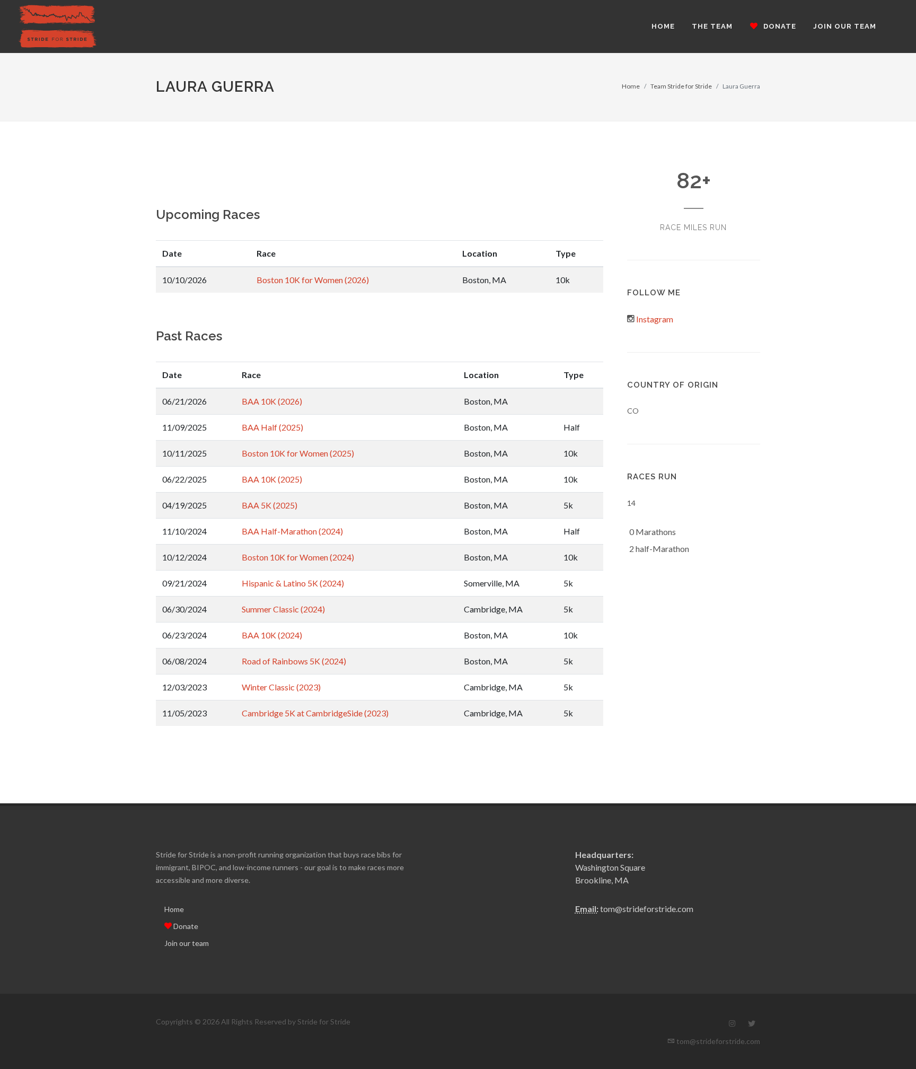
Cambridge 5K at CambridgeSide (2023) (315, 713)
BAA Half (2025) (272, 427)
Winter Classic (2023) (281, 687)
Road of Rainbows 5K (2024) (294, 661)
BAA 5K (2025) (269, 505)
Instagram (654, 319)
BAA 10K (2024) (272, 635)
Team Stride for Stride (681, 86)
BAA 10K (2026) (272, 401)
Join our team (186, 943)
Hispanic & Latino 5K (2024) (293, 583)
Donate (185, 926)
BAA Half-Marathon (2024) (292, 531)
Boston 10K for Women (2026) (313, 280)
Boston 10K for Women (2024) (298, 557)
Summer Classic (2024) (283, 609)
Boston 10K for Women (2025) (298, 453)
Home (631, 86)
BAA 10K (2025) (272, 479)
